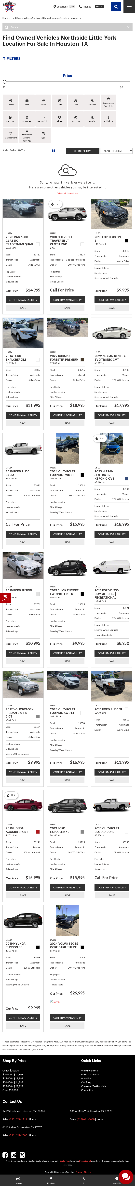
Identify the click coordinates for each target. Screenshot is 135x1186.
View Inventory (89, 1070)
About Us (86, 1078)
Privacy (79, 1172)
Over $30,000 (10, 1090)
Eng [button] (98, 6)
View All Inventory (67, 193)
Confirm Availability (23, 299)
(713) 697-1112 (18, 1119)
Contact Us (87, 1090)
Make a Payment (90, 1074)
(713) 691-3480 (86, 1119)
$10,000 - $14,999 (12, 1074)
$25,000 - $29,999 (12, 1086)
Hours (32, 1119)
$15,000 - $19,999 (12, 1078)
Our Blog (86, 1082)
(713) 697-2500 (18, 1135)
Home (5, 18)
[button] (116, 6)
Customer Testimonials (93, 1086)
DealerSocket (85, 1161)
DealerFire (64, 1161)
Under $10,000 (10, 1070)
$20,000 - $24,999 (12, 1082)
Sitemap (87, 1172)
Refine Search (83, 151)
